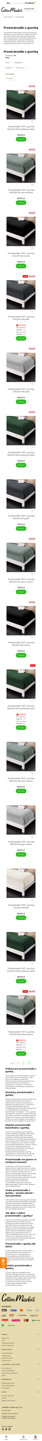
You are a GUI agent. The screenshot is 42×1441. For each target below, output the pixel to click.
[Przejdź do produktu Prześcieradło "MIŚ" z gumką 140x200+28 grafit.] (21, 295)
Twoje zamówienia (7, 1353)
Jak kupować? (6, 1388)
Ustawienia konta (7, 1358)
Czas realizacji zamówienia (10, 1373)
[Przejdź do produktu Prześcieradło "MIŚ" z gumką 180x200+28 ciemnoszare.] (21, 756)
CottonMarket (8, 17)
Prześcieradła (19, 17)
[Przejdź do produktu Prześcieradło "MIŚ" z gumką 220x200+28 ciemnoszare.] (21, 1010)
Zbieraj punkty (6, 1355)
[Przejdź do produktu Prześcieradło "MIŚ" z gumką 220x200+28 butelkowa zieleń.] (21, 946)
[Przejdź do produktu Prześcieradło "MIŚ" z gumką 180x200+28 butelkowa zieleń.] (21, 684)
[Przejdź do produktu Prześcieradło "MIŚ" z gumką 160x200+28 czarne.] (21, 621)
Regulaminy (5, 1338)
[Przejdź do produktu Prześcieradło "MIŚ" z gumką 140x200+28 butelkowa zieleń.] (21, 105)
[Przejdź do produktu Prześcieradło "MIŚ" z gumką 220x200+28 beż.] (21, 883)
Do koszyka (21, 139)
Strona (12, 1063)
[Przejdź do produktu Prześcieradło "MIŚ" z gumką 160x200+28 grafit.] (21, 494)
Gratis (3, 1375)
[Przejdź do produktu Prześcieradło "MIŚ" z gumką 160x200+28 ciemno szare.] (21, 557)
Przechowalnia (6, 1360)
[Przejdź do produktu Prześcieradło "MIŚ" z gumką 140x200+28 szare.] (21, 367)
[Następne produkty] (23, 1063)
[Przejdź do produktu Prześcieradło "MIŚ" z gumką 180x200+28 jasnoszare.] (21, 820)
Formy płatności (6, 1368)
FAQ (3, 1340)
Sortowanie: (10, 74)
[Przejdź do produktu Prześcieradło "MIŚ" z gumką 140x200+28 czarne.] (21, 231)
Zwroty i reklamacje (8, 1345)
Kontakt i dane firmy (8, 1396)
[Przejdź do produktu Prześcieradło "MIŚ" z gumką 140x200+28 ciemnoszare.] (21, 168)
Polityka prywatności (8, 1343)
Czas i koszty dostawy (8, 1370)
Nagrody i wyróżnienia (8, 1400)
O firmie (4, 1398)
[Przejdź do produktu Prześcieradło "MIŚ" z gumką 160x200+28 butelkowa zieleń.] (21, 430)
